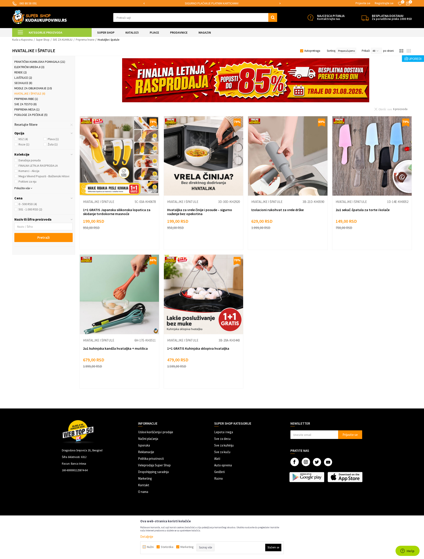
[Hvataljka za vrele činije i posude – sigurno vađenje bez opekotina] (203, 156)
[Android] (307, 477)
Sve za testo (25, 104)
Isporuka (144, 445)
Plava (53, 139)
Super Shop (42, 40)
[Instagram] (306, 462)
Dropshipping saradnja (153, 471)
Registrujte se (384, 3)
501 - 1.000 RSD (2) (30, 209)
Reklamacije (146, 452)
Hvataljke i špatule (29, 93)
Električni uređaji (29, 67)
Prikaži (366, 51)
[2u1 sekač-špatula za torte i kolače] (372, 156)
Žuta (53, 144)
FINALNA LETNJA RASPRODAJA (38, 166)
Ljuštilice (23, 78)
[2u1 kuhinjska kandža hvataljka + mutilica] (119, 294)
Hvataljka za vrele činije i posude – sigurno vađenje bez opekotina (199, 212)
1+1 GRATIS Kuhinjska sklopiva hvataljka (198, 348)
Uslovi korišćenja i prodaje (155, 432)
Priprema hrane (85, 40)
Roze (24, 144)
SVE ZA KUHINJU (62, 40)
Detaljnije (146, 536)
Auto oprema (223, 465)
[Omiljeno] (400, 4)
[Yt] (328, 462)
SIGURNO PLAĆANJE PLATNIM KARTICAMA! (211, 3)
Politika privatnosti (151, 458)
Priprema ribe (26, 99)
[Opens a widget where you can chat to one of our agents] (407, 551)
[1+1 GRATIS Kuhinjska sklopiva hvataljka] (203, 294)
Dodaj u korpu (122, 242)
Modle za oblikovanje (33, 88)
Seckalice (23, 83)
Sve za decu (222, 438)
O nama (143, 491)
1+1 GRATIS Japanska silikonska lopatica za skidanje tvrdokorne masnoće (116, 212)
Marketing (145, 478)
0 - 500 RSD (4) (28, 204)
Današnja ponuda (30, 160)
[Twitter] (317, 462)
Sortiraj (331, 51)
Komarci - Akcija (29, 171)
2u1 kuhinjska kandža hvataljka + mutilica (115, 348)
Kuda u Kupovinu (22, 40)
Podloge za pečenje (30, 115)
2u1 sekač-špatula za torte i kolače (363, 210)
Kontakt (143, 485)
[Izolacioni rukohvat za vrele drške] (287, 156)
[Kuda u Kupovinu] (39, 17)
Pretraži (43, 237)
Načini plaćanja (148, 438)
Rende (20, 72)
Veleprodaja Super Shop (154, 465)
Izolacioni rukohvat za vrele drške (277, 210)
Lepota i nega (223, 432)
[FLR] (246, 80)
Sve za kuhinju (224, 445)
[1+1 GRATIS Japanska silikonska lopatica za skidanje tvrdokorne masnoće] (119, 156)
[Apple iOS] (345, 477)
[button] (195, 17)
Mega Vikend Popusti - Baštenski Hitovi (44, 176)
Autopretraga (312, 51)
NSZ (23, 139)
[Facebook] (294, 462)
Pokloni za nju (27, 181)
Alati (217, 458)
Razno (218, 478)
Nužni (150, 546)
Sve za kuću (222, 452)
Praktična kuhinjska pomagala (39, 62)
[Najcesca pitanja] (310, 17)
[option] (212, 3)
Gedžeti (219, 471)
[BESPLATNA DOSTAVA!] (365, 17)
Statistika (167, 546)
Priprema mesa (27, 109)
